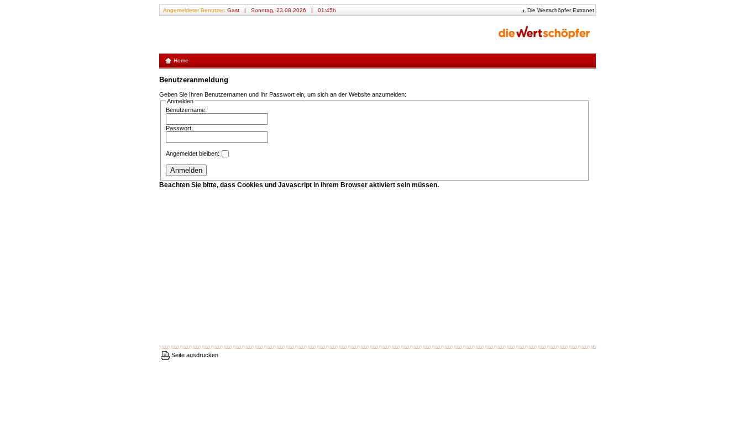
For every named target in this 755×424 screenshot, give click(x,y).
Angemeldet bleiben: (192, 153)
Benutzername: (186, 110)
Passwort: (179, 128)
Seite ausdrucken (194, 355)
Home (180, 60)
